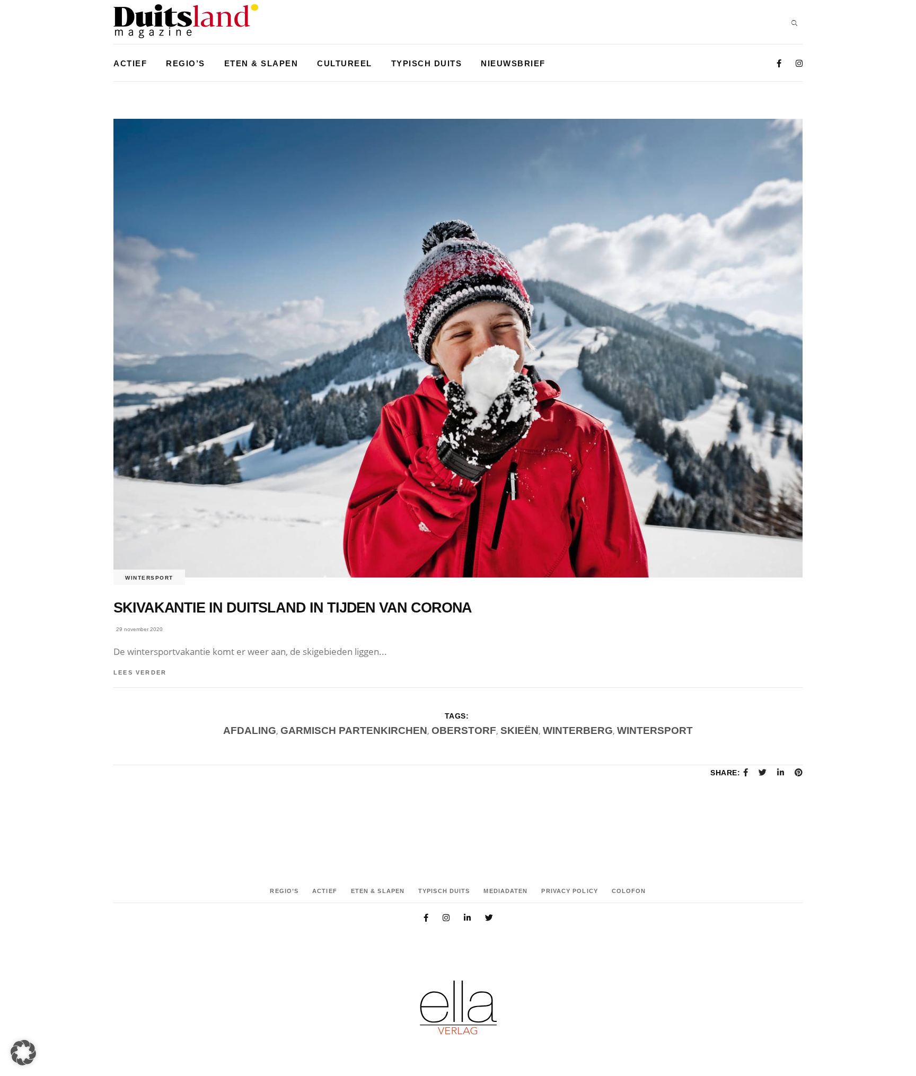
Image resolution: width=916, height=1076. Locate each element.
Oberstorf (463, 730)
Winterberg (578, 730)
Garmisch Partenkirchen (353, 730)
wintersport (655, 730)
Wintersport (149, 578)
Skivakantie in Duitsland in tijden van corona (292, 608)
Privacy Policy (569, 891)
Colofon (629, 891)
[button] (23, 1052)
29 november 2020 (139, 629)
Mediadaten (505, 891)
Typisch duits (444, 891)
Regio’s (284, 891)
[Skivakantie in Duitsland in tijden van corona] (458, 348)
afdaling (249, 730)
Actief (324, 891)
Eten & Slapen (377, 891)
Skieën (519, 730)
